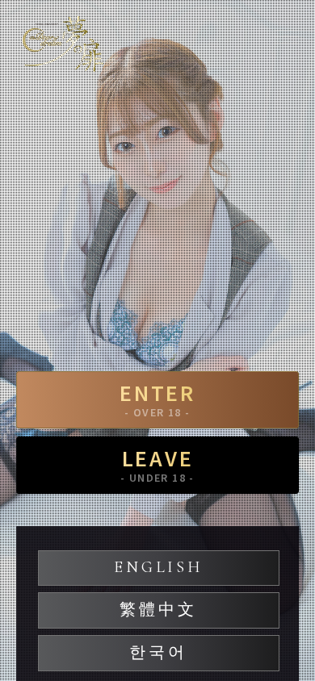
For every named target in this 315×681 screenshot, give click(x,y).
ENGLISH (158, 567)
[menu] (287, 36)
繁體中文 (158, 610)
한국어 (158, 652)
